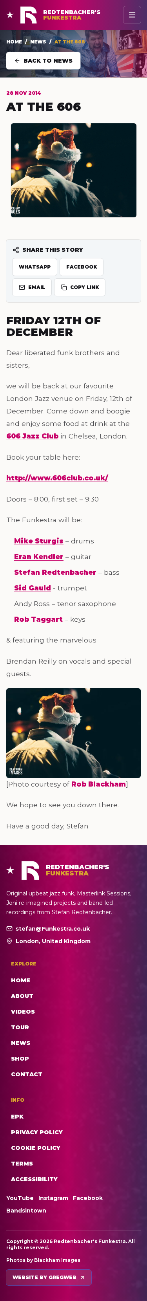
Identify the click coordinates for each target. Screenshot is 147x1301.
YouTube (20, 1198)
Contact (26, 1074)
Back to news (48, 60)
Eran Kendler (39, 556)
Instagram (53, 1198)
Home (14, 42)
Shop (20, 1058)
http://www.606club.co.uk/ (57, 478)
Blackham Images (57, 1260)
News (38, 42)
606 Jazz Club (32, 436)
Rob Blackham (98, 784)
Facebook (81, 267)
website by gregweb (44, 1277)
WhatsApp (35, 267)
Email (36, 287)
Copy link (84, 287)
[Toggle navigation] (132, 14)
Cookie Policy (35, 1147)
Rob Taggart (38, 619)
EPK (17, 1116)
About (22, 996)
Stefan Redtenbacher (55, 572)
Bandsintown (26, 1210)
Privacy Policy (37, 1132)
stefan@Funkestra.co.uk (53, 928)
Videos (23, 1011)
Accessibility (34, 1179)
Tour (20, 1027)
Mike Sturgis (39, 541)
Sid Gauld (32, 588)
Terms (22, 1163)
